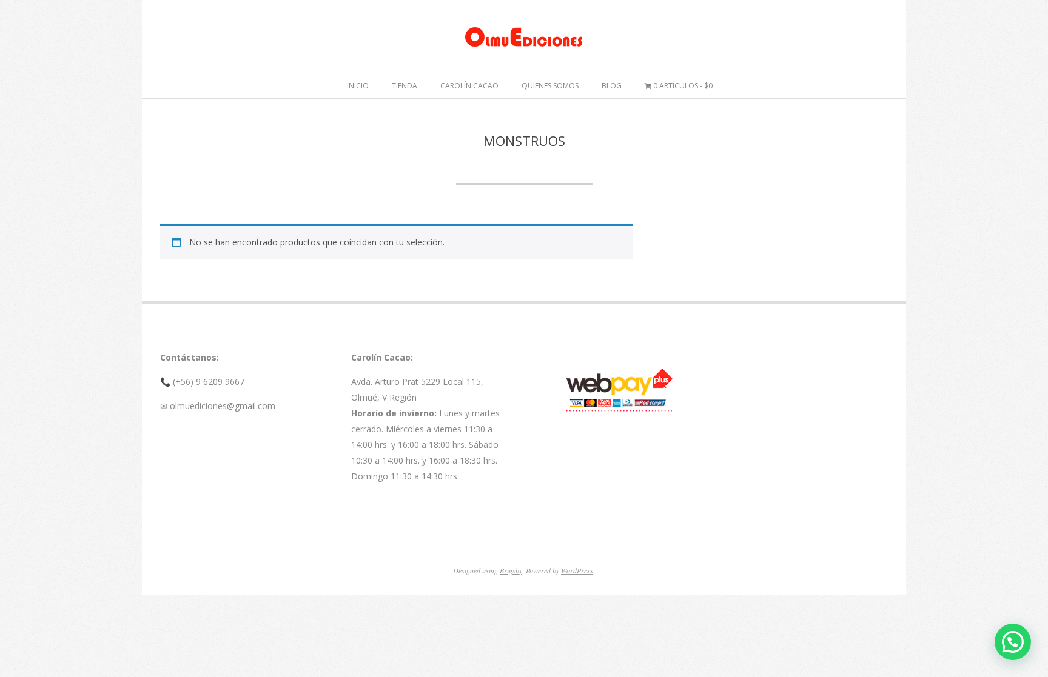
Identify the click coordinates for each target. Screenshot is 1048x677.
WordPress (577, 570)
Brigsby (511, 570)
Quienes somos (550, 86)
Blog (612, 86)
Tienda (404, 86)
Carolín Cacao (469, 86)
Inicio (358, 86)
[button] (1013, 642)
